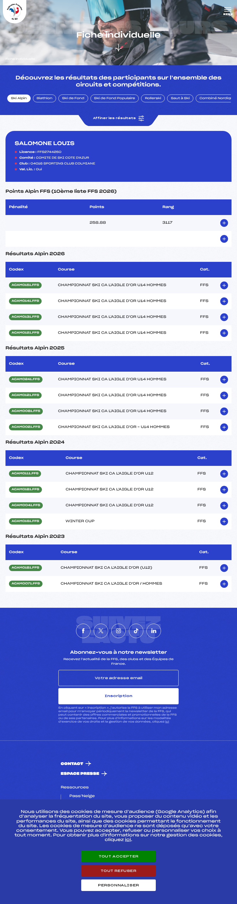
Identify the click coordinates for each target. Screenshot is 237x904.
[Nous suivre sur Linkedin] (154, 631)
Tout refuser (118, 870)
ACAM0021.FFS (26, 427)
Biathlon (44, 98)
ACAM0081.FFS (26, 411)
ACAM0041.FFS (26, 505)
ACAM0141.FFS (25, 301)
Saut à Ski (180, 98)
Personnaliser (118, 885)
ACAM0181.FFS (25, 489)
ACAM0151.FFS (25, 285)
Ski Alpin (19, 98)
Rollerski (153, 98)
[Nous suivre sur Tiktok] (136, 631)
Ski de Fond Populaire (114, 98)
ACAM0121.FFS (25, 332)
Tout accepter (118, 856)
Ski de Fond (73, 98)
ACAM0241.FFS (26, 379)
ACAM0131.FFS (25, 317)
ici (167, 721)
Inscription (118, 696)
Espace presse (80, 774)
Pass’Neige (82, 796)
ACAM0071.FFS (26, 583)
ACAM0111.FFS (25, 473)
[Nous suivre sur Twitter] (101, 631)
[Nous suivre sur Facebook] (83, 631)
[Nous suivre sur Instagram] (118, 631)
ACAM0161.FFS (25, 521)
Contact (72, 764)
